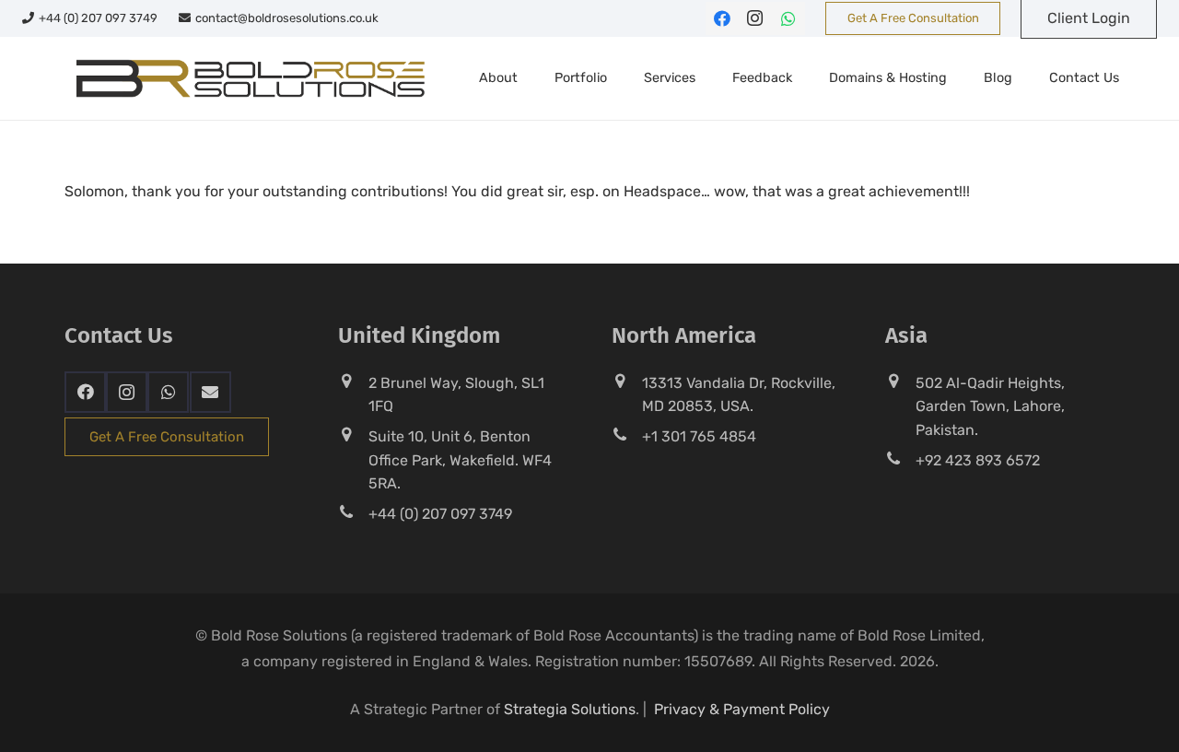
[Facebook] (722, 18)
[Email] (210, 392)
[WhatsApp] (788, 18)
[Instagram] (755, 18)
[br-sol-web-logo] (248, 78)
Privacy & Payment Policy (742, 709)
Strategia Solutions (570, 709)
